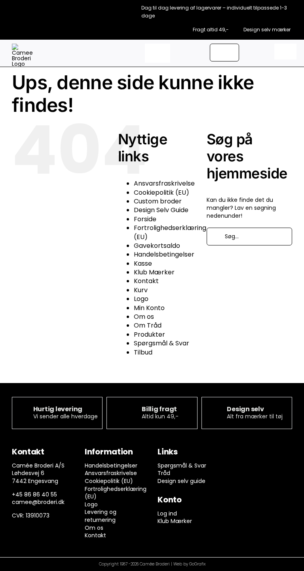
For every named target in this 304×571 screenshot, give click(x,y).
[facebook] (234, 453)
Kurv (141, 290)
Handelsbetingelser (164, 254)
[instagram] (249, 453)
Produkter (149, 334)
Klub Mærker (154, 272)
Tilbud (143, 352)
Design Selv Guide (161, 210)
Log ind (167, 513)
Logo (141, 298)
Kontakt (146, 281)
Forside (145, 219)
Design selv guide (181, 481)
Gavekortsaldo (157, 245)
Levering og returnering (100, 516)
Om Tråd (148, 325)
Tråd (164, 473)
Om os (144, 316)
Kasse (143, 263)
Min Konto (149, 307)
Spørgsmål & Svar (161, 343)
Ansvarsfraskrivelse (164, 183)
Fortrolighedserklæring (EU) (170, 232)
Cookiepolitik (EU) (161, 192)
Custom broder (158, 201)
